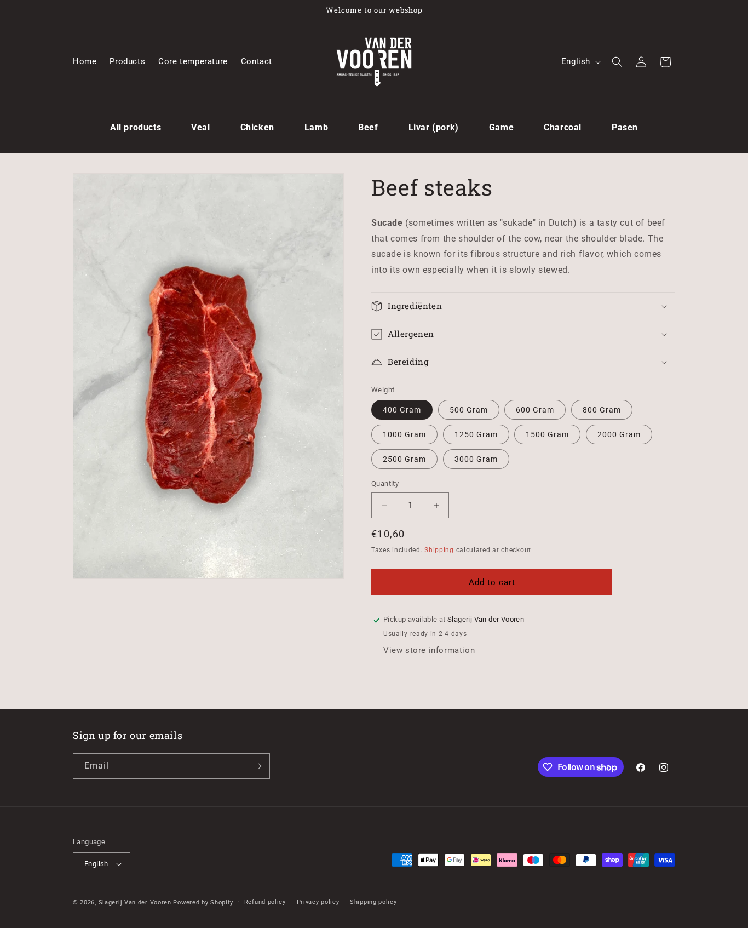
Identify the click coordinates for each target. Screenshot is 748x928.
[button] (617, 62)
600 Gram (535, 410)
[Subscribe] (257, 766)
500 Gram (469, 410)
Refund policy (265, 902)
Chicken (257, 127)
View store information (429, 650)
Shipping (439, 550)
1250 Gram (476, 435)
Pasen (625, 127)
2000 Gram (619, 435)
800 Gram (602, 410)
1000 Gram (404, 435)
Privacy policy (318, 902)
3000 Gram (476, 459)
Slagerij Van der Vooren (135, 902)
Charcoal (563, 127)
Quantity (385, 484)
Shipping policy (373, 902)
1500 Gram (547, 435)
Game (501, 127)
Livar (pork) (433, 127)
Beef (368, 127)
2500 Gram (404, 459)
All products (135, 127)
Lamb (316, 127)
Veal (200, 127)
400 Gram (402, 410)
